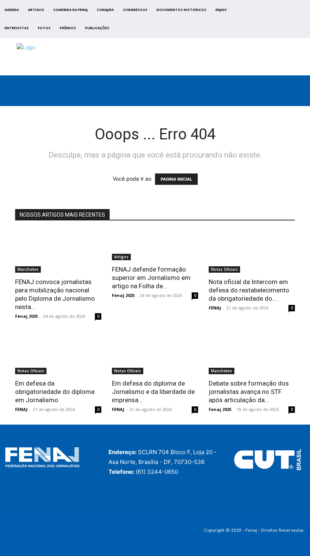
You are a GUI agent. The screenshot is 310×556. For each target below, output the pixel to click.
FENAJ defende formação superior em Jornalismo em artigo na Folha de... (151, 278)
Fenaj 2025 (26, 316)
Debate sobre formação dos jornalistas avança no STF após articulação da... (249, 392)
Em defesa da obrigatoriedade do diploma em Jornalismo (55, 392)
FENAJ (215, 308)
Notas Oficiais (224, 269)
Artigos (121, 256)
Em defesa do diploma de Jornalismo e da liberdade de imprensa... (153, 392)
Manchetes (28, 269)
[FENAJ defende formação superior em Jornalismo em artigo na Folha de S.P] (155, 245)
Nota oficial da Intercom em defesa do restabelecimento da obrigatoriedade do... (249, 290)
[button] (299, 98)
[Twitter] (281, 21)
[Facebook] (264, 21)
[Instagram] (273, 21)
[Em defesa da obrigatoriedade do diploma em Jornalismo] (58, 352)
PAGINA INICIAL (176, 179)
